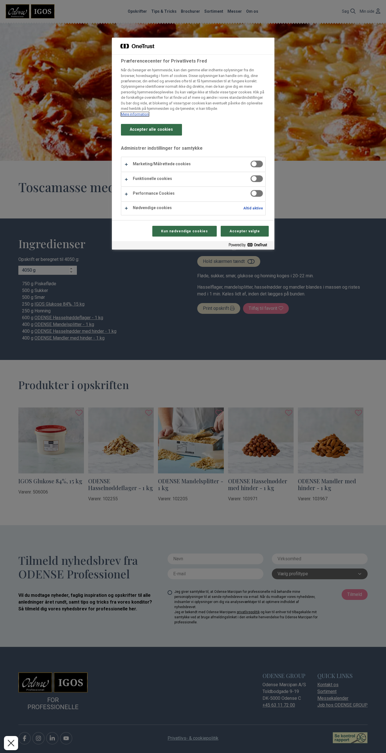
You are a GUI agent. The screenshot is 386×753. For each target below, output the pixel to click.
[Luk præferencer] (11, 743)
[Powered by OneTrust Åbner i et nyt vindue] (250, 246)
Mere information (135, 114)
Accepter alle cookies (151, 129)
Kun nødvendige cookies (184, 231)
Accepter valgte (244, 231)
